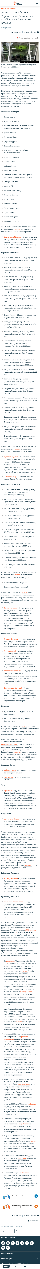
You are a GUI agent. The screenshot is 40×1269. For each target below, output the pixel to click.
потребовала (24, 1124)
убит (5, 679)
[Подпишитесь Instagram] (27, 1243)
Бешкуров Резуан (11, 878)
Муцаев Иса (8, 791)
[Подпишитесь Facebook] (8, 1243)
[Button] (16, 32)
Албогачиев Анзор (11, 819)
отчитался (28, 865)
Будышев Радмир (11, 457)
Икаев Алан (8, 777)
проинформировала (9, 744)
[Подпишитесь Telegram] (22, 1243)
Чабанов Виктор (10, 608)
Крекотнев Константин (13, 902)
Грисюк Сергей (10, 651)
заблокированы (24, 1084)
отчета (24, 592)
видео (17, 229)
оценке (25, 971)
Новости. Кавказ (8, 9)
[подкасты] (16, 1266)
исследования (26, 992)
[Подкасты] (3, 1248)
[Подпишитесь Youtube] (17, 1243)
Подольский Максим (12, 237)
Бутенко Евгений (11, 639)
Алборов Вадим (10, 770)
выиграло (22, 1158)
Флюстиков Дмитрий (12, 671)
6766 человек (30, 930)
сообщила (32, 1104)
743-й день (24, 1173)
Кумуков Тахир (10, 477)
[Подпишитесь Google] (3, 1243)
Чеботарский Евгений (13, 688)
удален (33, 1141)
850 (16, 933)
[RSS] (32, 1243)
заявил (19, 1022)
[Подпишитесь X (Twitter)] (13, 1243)
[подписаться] (8, 1248)
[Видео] (25, 1266)
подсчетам (10, 961)
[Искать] (34, 1266)
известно (17, 752)
